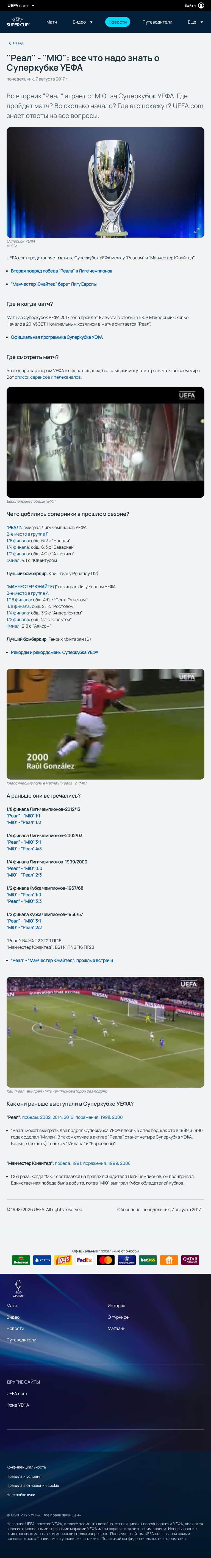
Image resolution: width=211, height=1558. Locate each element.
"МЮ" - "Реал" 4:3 (24, 849)
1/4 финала (18, 547)
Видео (13, 1317)
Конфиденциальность (26, 1467)
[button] (82, 22)
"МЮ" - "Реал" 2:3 (24, 875)
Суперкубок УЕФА (18, 22)
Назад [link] (18, 43)
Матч (12, 1306)
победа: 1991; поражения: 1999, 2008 (93, 1163)
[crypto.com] (127, 1260)
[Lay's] (63, 1260)
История (116, 1306)
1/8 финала (18, 540)
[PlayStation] (42, 1260)
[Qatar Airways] (190, 1260)
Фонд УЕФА (18, 1405)
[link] (52, 22)
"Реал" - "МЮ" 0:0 (24, 868)
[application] (105, 442)
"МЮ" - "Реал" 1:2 (24, 822)
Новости (15, 1328)
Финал (13, 560)
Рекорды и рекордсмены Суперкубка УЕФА (54, 652)
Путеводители (21, 1340)
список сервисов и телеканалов (48, 377)
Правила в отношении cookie (33, 1485)
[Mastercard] (106, 1260)
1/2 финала (18, 554)
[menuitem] (53, 22)
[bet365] (148, 1260)
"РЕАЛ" (14, 527)
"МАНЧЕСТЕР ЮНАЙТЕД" (32, 586)
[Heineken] (21, 1260)
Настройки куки (21, 1494)
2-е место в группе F (27, 534)
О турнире (118, 1317)
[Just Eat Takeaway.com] (169, 1260)
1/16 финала (19, 600)
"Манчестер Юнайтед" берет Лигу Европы (54, 284)
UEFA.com (17, 1393)
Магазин (116, 1328)
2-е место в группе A (28, 593)
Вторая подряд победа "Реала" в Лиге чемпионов (61, 271)
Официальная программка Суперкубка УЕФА (57, 337)
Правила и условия (24, 1476)
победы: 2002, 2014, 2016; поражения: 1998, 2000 (72, 1117)
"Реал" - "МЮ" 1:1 (23, 816)
